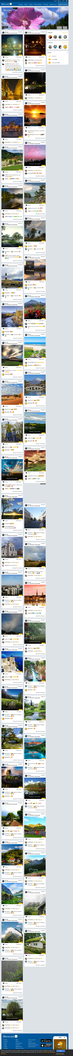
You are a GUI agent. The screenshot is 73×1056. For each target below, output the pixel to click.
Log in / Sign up (57, 0)
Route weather (38, 4)
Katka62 (7, 565)
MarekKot (7, 292)
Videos (31, 4)
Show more (65, 32)
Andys (29, 326)
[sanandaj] (50, 37)
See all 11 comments (40, 578)
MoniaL (6, 32)
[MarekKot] (65, 47)
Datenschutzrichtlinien (33, 1044)
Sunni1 (6, 60)
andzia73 (7, 523)
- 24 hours (5, 1041)
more (6, 831)
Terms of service (31, 1039)
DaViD (6, 175)
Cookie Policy (46, 1052)
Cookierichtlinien (32, 1046)
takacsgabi (7, 1027)
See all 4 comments (17, 299)
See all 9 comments (17, 181)
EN (63, 0)
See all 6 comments (17, 219)
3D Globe (45, 4)
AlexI (6, 409)
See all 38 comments (17, 72)
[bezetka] (60, 47)
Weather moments (63, 4)
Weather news (53, 4)
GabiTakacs (8, 104)
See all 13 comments (17, 568)
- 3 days (5, 1043)
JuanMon (7, 63)
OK (60, 1051)
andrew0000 (8, 484)
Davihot (30, 130)
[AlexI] (50, 47)
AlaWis (6, 107)
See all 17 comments (17, 1030)
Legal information (32, 1043)
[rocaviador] (60, 37)
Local (65, 27)
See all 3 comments (17, 338)
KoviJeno (7, 251)
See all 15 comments (40, 138)
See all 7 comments (17, 644)
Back (5, 27)
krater (6, 447)
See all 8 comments (17, 837)
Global (59, 27)
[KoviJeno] (55, 47)
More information (60, 1053)
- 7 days (5, 1044)
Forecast (21, 4)
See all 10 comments (17, 491)
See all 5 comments (17, 110)
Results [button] (49, 52)
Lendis (29, 208)
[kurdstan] (55, 37)
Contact (30, 1041)
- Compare (5, 1048)
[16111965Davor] (65, 37)
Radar (26, 4)
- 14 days (5, 1046)
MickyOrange (31, 134)
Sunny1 (7, 370)
